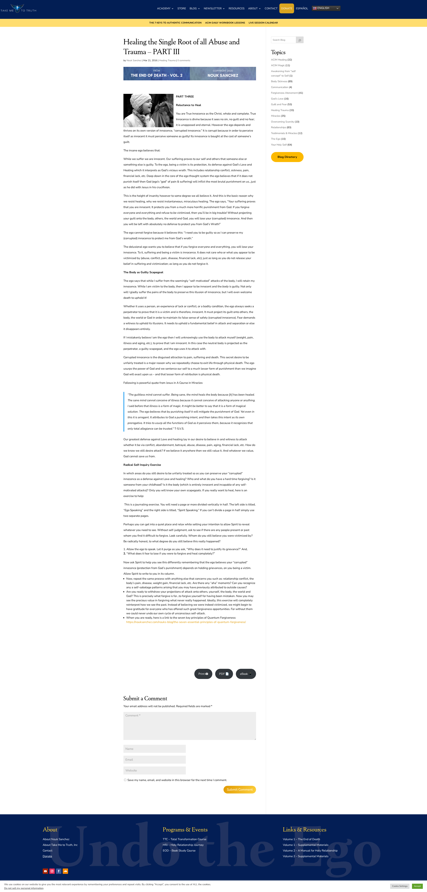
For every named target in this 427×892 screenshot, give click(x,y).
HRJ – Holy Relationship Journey (183, 845)
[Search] (300, 40)
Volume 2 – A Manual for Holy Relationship (310, 850)
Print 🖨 (203, 674)
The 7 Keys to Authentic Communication (175, 23)
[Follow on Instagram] (52, 871)
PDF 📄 (224, 674)
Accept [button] (417, 886)
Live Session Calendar (263, 23)
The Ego (275, 139)
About (253, 8)
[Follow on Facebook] (58, 871)
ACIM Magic (278, 65)
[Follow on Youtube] (45, 871)
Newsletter (213, 8)
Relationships (278, 127)
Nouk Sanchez (134, 60)
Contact (271, 8)
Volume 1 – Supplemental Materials (305, 845)
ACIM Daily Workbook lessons (225, 23)
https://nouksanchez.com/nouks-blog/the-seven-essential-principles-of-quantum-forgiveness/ (186, 622)
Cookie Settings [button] (399, 886)
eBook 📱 (246, 674)
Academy (163, 8)
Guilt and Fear (279, 104)
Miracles (275, 116)
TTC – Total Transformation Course (184, 839)
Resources (237, 8)
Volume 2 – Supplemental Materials (305, 856)
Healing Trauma (167, 60)
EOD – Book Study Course (179, 850)
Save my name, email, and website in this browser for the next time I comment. (177, 780)
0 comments (183, 60)
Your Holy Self (279, 144)
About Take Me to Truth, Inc (60, 845)
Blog (193, 8)
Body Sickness (279, 81)
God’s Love (277, 98)
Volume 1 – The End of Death (301, 839)
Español (302, 8)
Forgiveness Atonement (284, 93)
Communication (279, 87)
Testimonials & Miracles (284, 133)
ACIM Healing (279, 59)
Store (181, 8)
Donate (286, 8)
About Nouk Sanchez (56, 839)
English (323, 8)
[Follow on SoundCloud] (65, 871)
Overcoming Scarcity (282, 121)
